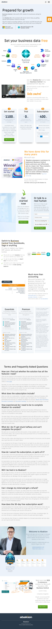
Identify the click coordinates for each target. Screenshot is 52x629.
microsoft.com (32, 295)
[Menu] (49, 2)
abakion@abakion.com (38, 547)
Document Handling (21, 401)
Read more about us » (38, 549)
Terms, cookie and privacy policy (26, 624)
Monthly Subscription (44, 125)
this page (9, 381)
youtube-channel (32, 297)
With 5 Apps (42, 130)
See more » (42, 606)
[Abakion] (4, 2)
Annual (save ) (44, 127)
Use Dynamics (44, 298)
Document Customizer (7, 401)
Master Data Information (42, 399)
